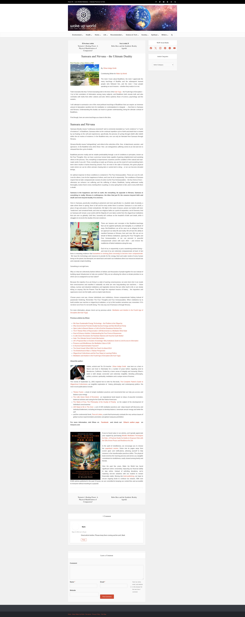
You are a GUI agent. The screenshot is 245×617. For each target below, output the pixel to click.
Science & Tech (131, 35)
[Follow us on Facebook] (151, 48)
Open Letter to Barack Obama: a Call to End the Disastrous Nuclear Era (97, 328)
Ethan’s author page (131, 422)
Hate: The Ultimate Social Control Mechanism (88, 338)
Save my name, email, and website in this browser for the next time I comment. (137, 587)
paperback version (111, 448)
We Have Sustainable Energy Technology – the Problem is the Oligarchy (97, 323)
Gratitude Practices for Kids (97, 2)
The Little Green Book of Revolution (86, 397)
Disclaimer (88, 614)
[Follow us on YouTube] (174, 48)
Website (73, 590)
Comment (73, 563)
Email (102, 582)
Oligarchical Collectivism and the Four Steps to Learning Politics (95, 353)
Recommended (116, 35)
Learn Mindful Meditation (81, 2)
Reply (83, 539)
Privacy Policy (96, 614)
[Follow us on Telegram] (170, 48)
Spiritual (154, 35)
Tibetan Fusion (78, 392)
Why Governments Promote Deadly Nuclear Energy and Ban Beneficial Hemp (99, 326)
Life (104, 35)
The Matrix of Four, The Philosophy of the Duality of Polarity (94, 402)
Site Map (103, 614)
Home (97, 35)
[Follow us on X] (156, 48)
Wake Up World (121, 73)
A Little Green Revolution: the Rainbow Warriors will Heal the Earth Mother (98, 336)
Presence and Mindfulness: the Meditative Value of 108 (91, 343)
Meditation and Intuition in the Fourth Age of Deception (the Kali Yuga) (96, 356)
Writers (164, 35)
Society (144, 35)
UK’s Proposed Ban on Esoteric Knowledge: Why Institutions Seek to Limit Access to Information (105, 341)
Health (88, 35)
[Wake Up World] (122, 18)
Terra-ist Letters (97, 414)
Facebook (104, 422)
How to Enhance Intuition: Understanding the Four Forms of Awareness (97, 333)
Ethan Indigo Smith (110, 68)
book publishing (128, 476)
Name (72, 582)
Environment (77, 35)
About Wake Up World (78, 614)
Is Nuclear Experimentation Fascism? (86, 346)
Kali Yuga (118, 92)
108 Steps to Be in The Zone (83, 407)
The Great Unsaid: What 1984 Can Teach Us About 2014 (92, 348)
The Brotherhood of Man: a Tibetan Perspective (89, 351)
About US (70, 2)
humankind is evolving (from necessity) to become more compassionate (118, 253)
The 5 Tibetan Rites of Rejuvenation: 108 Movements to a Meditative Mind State (100, 331)
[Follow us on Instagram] (160, 48)
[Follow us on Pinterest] (165, 48)
